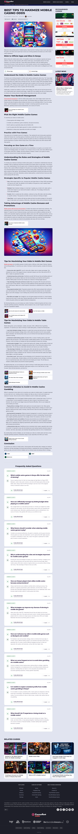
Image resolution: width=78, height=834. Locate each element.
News (72, 2)
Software (21, 792)
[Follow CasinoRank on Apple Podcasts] (72, 809)
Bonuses (21, 788)
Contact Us (54, 790)
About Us (54, 788)
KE (5, 809)
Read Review (64, 28)
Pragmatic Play (36, 790)
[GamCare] (26, 822)
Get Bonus (64, 26)
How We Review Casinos (54, 795)
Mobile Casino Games (58, 2)
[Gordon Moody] (37, 822)
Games (21, 790)
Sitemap (21, 797)
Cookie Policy (39, 832)
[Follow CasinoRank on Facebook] (58, 809)
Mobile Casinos (46, 2)
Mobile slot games (8, 264)
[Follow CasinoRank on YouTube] (66, 809)
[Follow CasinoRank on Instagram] (61, 809)
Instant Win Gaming (36, 795)
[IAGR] (11, 822)
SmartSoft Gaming (36, 792)
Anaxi (36, 797)
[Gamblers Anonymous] (18, 822)
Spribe (36, 788)
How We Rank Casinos (54, 792)
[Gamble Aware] (54, 822)
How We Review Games (54, 797)
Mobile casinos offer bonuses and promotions (15, 208)
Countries (21, 795)
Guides (67, 2)
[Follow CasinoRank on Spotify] (69, 809)
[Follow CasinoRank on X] (64, 809)
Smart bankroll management (10, 98)
